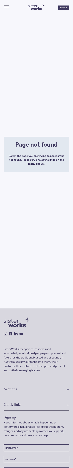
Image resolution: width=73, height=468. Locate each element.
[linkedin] (16, 334)
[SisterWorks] (36, 6)
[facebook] (11, 334)
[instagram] (5, 334)
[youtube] (21, 334)
